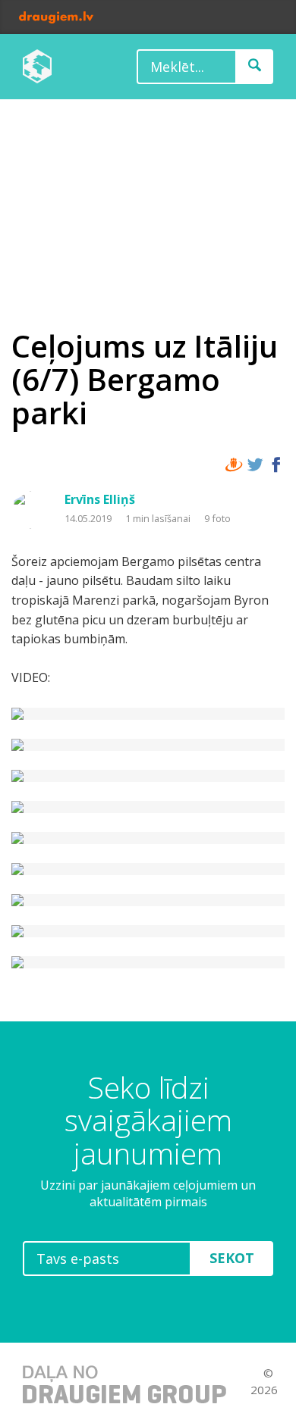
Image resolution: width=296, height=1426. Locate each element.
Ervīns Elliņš (100, 499)
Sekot (231, 1258)
